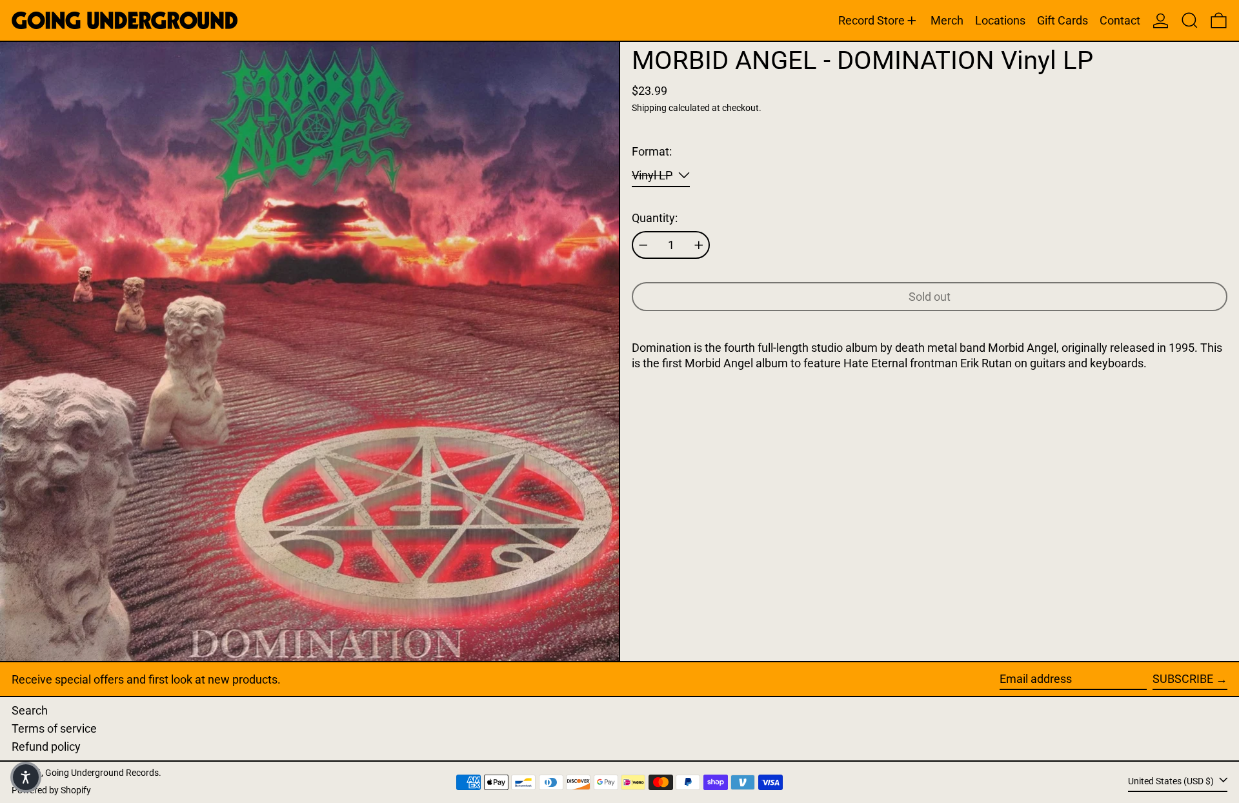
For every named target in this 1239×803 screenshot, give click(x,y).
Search (30, 710)
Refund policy (46, 746)
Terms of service (54, 728)
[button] (1189, 20)
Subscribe (1183, 679)
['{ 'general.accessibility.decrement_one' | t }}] (643, 245)
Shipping (649, 108)
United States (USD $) (1172, 781)
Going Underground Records (102, 772)
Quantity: (655, 218)
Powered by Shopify (51, 790)
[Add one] (698, 245)
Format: (652, 151)
